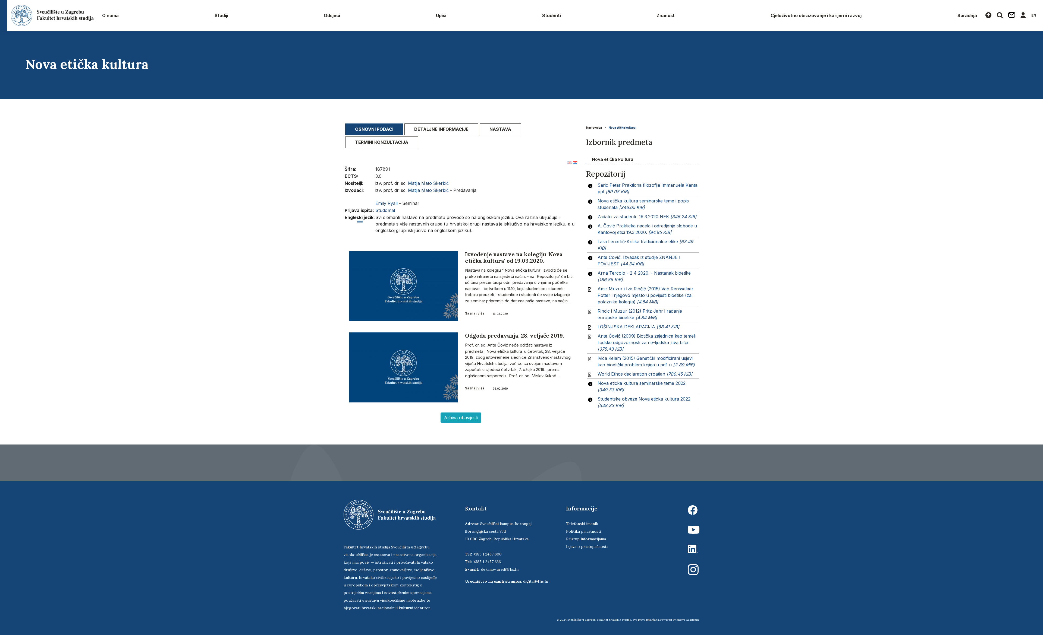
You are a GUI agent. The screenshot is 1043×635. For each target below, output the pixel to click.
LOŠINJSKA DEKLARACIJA (638, 326)
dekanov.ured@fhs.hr (500, 569)
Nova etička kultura (622, 127)
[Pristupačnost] (988, 15)
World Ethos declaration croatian (645, 374)
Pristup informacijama (586, 538)
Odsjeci (332, 15)
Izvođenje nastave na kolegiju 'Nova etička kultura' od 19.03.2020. (514, 257)
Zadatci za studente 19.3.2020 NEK (647, 216)
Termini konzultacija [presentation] (381, 142)
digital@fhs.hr (536, 581)
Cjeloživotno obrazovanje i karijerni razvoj (816, 15)
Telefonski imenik (582, 523)
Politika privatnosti (583, 531)
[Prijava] (1023, 15)
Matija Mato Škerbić (428, 183)
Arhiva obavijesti (461, 417)
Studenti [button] (551, 15)
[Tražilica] (999, 15)
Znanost (665, 15)
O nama (110, 15)
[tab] (374, 129)
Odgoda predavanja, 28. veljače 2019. (514, 335)
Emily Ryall (386, 203)
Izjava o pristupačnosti (587, 546)
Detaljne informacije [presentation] (441, 129)
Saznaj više (475, 313)
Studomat (385, 210)
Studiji (221, 15)
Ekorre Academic (688, 619)
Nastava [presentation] (500, 129)
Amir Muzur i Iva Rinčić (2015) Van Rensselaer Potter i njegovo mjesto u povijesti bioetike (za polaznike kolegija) (645, 295)
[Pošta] (1012, 15)
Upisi (441, 15)
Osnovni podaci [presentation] (374, 129)
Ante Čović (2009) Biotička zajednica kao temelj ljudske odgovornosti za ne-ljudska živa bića (647, 342)
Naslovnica (594, 127)
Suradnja (967, 15)
